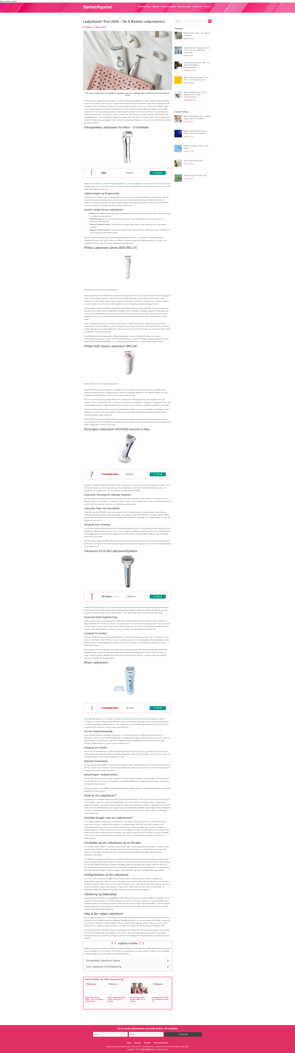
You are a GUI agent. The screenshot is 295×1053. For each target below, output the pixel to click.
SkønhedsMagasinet (147, 1049)
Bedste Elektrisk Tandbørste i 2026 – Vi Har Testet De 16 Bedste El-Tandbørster (197, 50)
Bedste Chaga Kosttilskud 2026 (195, 175)
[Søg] (210, 21)
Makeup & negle (184, 6)
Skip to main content (8, 1)
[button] (127, 961)
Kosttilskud (197, 6)
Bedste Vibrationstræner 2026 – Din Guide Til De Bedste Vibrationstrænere (197, 65)
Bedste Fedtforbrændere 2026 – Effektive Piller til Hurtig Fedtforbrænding (195, 94)
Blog (129, 1043)
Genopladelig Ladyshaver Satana (103, 960)
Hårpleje (155, 6)
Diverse (207, 6)
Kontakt (147, 1043)
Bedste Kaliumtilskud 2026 (193, 161)
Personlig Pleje (144, 6)
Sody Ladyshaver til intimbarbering (103, 966)
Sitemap (137, 1043)
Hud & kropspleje (168, 6)
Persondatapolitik (161, 1043)
